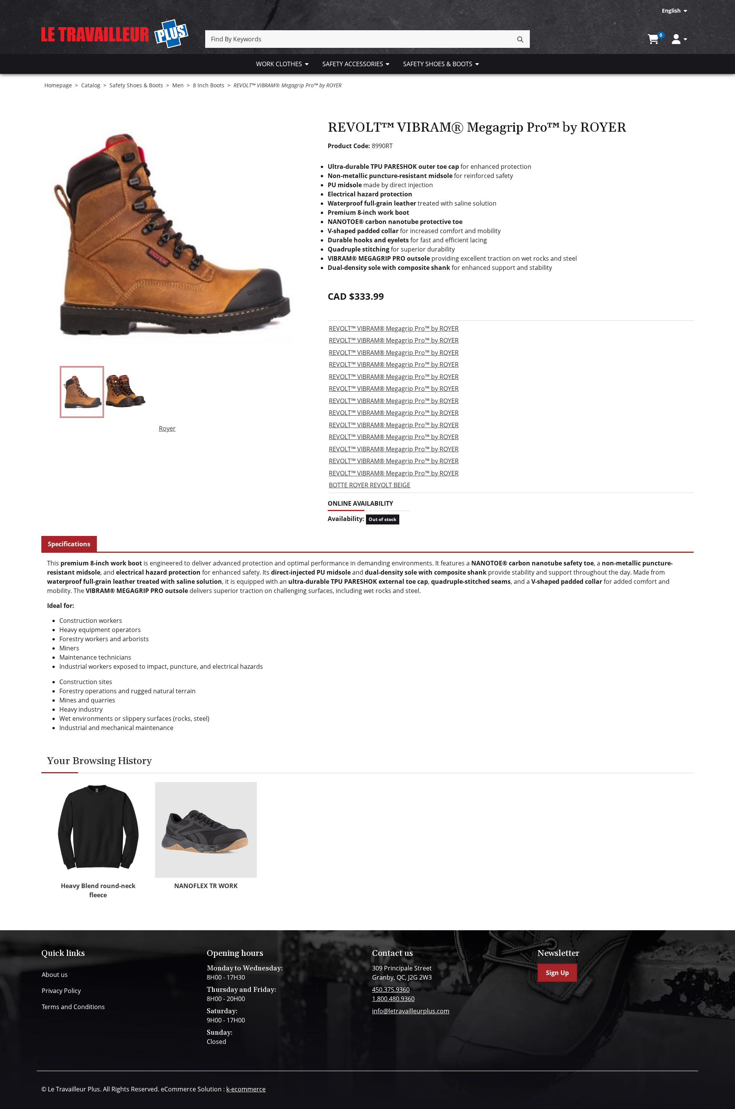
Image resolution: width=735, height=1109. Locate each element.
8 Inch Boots (208, 85)
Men (178, 85)
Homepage (58, 85)
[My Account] (679, 39)
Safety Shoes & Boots (437, 64)
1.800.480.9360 (393, 999)
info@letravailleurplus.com (410, 1011)
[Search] (520, 39)
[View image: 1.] (82, 391)
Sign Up (557, 973)
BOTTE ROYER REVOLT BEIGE (369, 485)
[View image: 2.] (125, 391)
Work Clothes (279, 64)
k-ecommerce (246, 1089)
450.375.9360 (391, 989)
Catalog (90, 85)
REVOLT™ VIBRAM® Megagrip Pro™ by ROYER (394, 328)
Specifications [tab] (69, 544)
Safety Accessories (352, 64)
